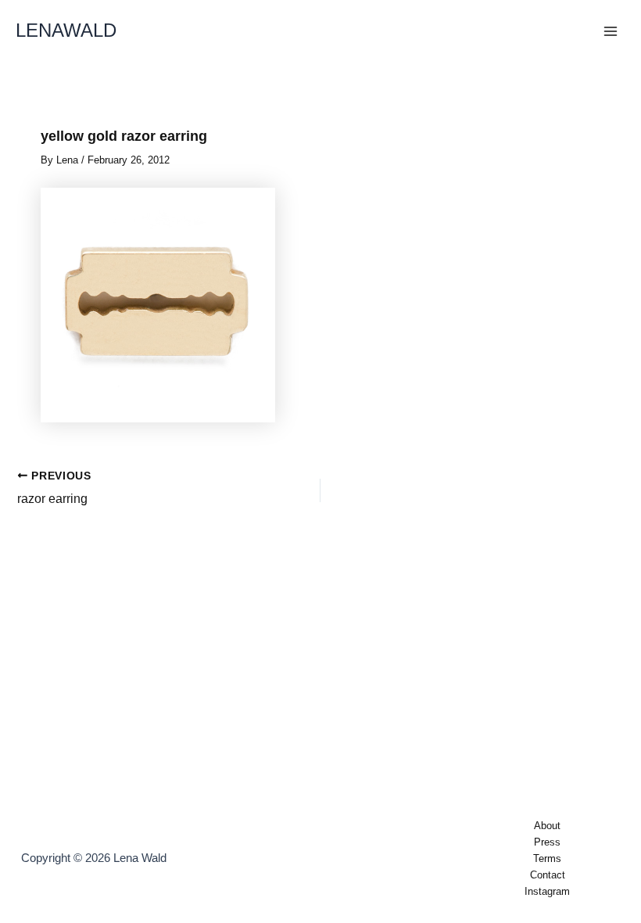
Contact (547, 875)
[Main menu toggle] (610, 31)
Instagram (547, 891)
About (547, 825)
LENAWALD (66, 30)
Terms (547, 858)
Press (547, 842)
